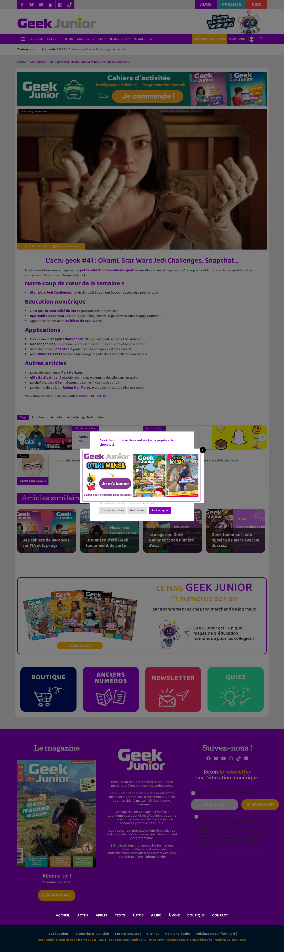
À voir (174, 915)
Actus (82, 915)
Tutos (138, 915)
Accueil (63, 915)
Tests (120, 915)
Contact (220, 915)
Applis (101, 915)
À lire (156, 915)
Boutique (196, 915)
